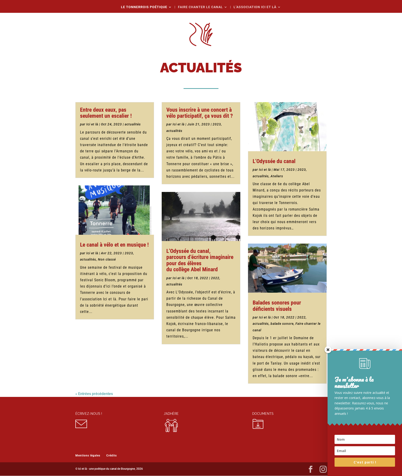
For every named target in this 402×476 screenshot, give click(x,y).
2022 (215, 278)
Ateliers (277, 176)
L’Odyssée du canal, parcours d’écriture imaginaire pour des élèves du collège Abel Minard (199, 260)
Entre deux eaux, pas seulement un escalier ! (106, 113)
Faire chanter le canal (200, 7)
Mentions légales (87, 455)
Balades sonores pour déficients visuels (277, 305)
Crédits (111, 455)
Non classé (107, 259)
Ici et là (92, 124)
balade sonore (282, 323)
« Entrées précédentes (94, 394)
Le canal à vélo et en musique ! (114, 244)
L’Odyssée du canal (274, 161)
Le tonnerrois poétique (144, 7)
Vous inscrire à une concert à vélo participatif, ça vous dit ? (199, 113)
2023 (129, 253)
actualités (133, 124)
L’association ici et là (255, 7)
